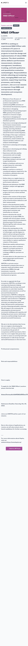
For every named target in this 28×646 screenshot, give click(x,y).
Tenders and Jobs (6, 25)
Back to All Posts (14, 448)
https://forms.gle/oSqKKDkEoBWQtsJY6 (14, 394)
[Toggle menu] (26, 3)
